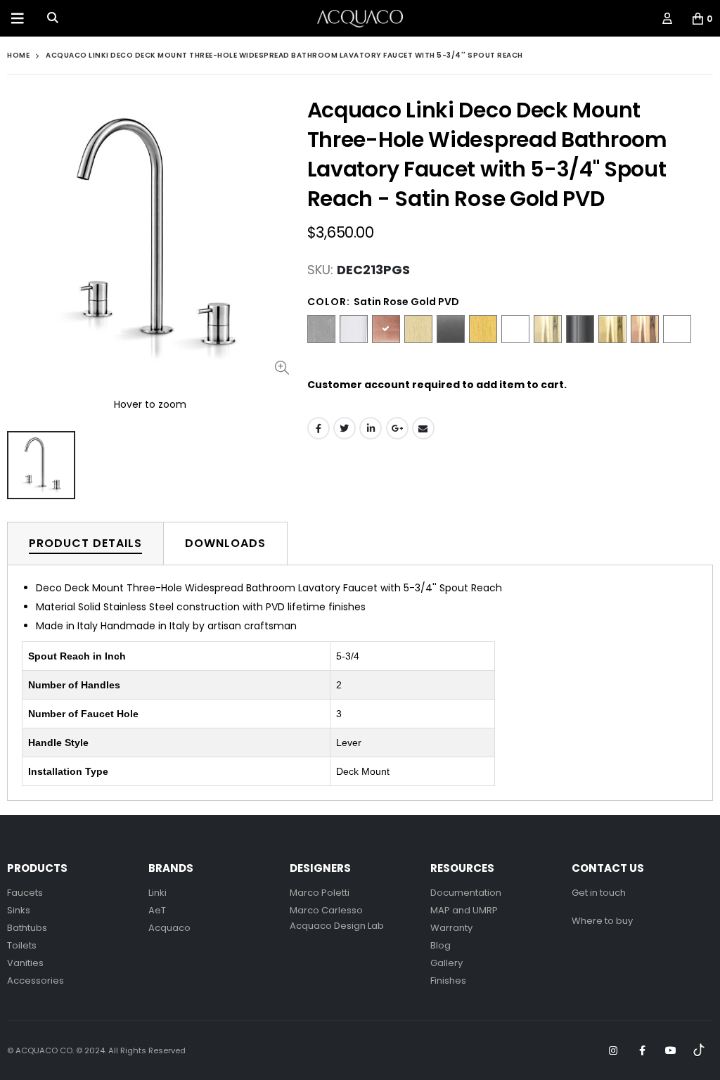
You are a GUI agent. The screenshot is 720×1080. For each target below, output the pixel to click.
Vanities (25, 963)
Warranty (451, 927)
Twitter (344, 428)
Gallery (446, 963)
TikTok (700, 1050)
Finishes (448, 980)
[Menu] (17, 18)
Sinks (18, 910)
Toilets (22, 945)
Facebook (318, 428)
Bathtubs (27, 927)
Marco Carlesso (326, 910)
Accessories (35, 980)
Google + (397, 428)
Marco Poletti (319, 892)
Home (18, 55)
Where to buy (602, 920)
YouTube (671, 1050)
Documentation (465, 892)
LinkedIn (370, 428)
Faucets (25, 892)
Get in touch (599, 892)
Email (423, 428)
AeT (157, 910)
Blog (440, 945)
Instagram (613, 1050)
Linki (157, 892)
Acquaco (169, 927)
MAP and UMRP (464, 910)
